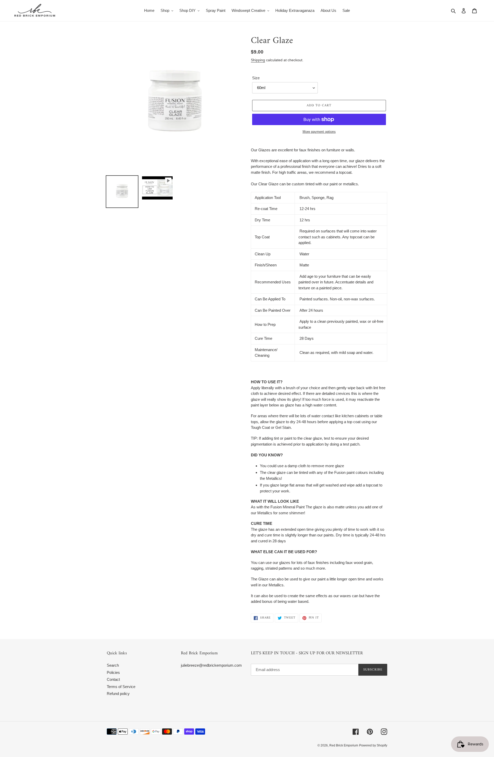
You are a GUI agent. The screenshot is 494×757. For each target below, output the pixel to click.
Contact (113, 679)
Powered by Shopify (373, 745)
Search (113, 665)
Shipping (258, 60)
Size (256, 78)
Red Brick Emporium (343, 745)
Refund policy (118, 693)
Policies (113, 672)
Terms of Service (121, 686)
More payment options (319, 132)
